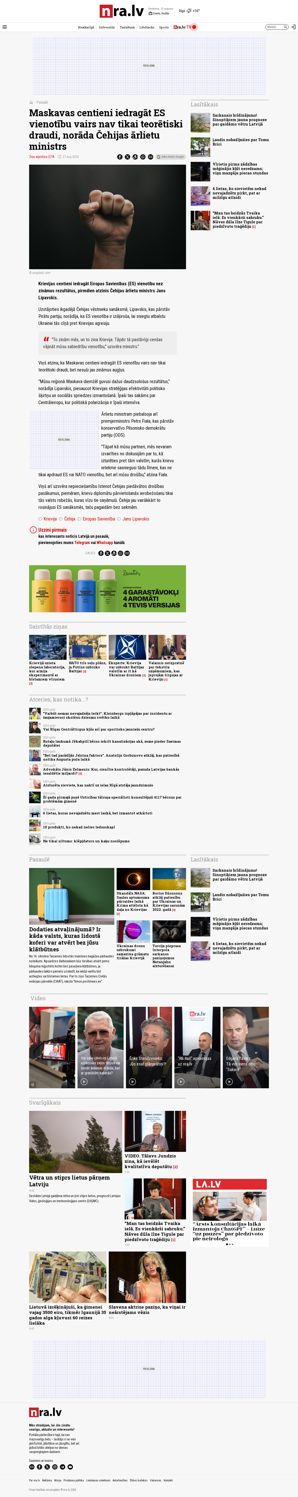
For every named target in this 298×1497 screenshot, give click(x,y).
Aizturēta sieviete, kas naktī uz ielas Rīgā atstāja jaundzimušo (98, 785)
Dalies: (91, 553)
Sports (164, 27)
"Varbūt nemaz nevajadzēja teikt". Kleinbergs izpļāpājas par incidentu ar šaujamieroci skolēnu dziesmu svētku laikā (107, 715)
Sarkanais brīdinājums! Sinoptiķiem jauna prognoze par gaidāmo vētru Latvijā (240, 119)
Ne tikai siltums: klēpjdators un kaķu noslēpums (86, 841)
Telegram (82, 542)
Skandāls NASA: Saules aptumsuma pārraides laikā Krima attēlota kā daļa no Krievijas (133, 901)
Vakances (155, 1480)
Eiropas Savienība (96, 519)
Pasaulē (42, 102)
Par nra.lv (34, 1480)
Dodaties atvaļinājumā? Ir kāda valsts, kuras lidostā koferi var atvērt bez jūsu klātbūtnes (65, 939)
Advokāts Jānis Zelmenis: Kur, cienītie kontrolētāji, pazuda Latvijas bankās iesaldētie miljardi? (111, 771)
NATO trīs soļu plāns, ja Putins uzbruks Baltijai (87, 667)
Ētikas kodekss (139, 1480)
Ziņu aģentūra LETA (41, 157)
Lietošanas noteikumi (98, 1480)
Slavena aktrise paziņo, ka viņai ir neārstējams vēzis (147, 1309)
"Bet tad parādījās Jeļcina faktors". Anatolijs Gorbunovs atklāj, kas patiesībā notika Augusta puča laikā (111, 757)
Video (37, 998)
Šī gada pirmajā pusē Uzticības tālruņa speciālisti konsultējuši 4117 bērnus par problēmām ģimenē (112, 799)
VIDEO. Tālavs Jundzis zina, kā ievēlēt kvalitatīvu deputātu (150, 1161)
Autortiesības (120, 1480)
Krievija (47, 519)
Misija (57, 1480)
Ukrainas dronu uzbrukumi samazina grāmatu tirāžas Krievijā (133, 952)
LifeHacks (146, 27)
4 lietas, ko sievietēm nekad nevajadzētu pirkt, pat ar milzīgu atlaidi (239, 193)
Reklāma (47, 1480)
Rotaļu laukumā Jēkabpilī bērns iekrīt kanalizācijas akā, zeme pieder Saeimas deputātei (112, 743)
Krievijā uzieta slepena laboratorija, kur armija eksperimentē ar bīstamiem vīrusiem (47, 671)
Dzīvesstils (107, 27)
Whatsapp (105, 542)
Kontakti (168, 1480)
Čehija (67, 519)
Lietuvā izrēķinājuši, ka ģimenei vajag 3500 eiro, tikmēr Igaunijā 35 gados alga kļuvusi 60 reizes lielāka (67, 1315)
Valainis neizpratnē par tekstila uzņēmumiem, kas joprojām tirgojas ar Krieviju (166, 671)
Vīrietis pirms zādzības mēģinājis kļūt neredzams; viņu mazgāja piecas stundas (240, 168)
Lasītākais (204, 104)
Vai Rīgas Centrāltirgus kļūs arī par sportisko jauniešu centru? (99, 729)
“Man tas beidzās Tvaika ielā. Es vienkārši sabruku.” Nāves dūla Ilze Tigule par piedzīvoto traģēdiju (238, 220)
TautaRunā (127, 27)
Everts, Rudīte (159, 13)
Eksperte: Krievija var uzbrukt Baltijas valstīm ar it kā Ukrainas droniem (126, 669)
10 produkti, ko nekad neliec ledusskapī (79, 827)
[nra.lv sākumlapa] (122, 11)
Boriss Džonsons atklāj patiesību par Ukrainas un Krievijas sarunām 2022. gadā (168, 901)
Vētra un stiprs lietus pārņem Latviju (69, 1181)
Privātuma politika (74, 1480)
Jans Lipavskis (133, 519)
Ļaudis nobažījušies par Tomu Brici (241, 141)
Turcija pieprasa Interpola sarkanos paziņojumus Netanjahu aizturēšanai (166, 956)
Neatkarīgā (86, 27)
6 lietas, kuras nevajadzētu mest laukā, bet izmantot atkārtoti (97, 813)
